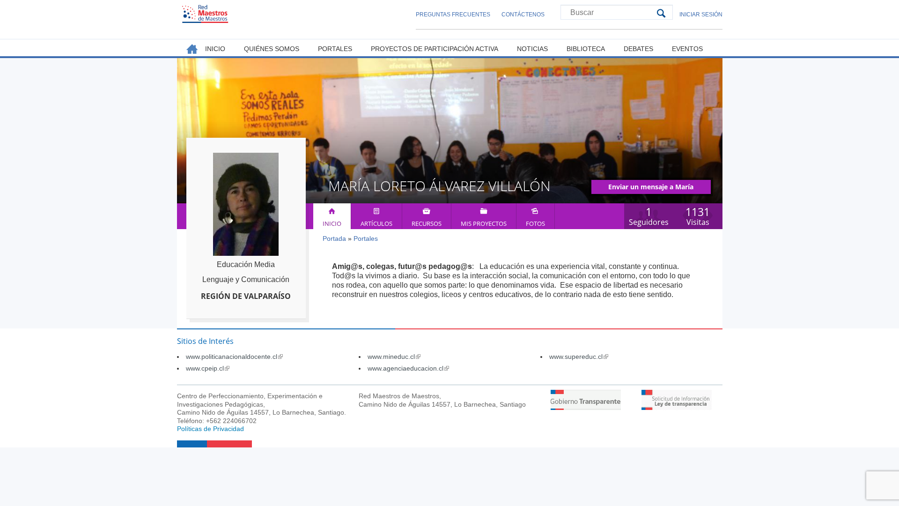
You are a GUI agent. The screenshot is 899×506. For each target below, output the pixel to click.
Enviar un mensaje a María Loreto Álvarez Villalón (650, 188)
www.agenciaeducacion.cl (408, 368)
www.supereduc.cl (578, 356)
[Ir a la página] (586, 407)
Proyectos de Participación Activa (434, 48)
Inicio (332, 223)
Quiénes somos (271, 48)
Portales (366, 238)
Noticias (532, 48)
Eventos (687, 48)
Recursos (427, 223)
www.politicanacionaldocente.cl (234, 356)
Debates (638, 48)
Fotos (535, 223)
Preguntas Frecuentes (453, 14)
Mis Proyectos (484, 223)
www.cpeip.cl (207, 368)
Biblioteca (586, 48)
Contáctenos (523, 14)
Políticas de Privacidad (210, 428)
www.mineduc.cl (394, 356)
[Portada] (205, 14)
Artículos (376, 223)
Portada (334, 238)
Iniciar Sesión (700, 14)
